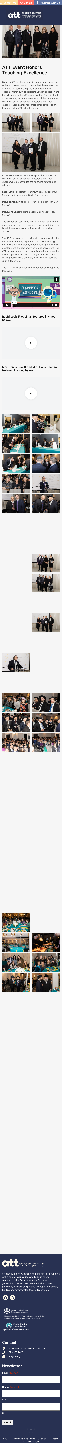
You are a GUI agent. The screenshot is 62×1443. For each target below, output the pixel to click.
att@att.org (14, 1356)
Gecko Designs (33, 1441)
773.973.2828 (16, 1352)
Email (10, 1372)
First (4, 1399)
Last (4, 1412)
